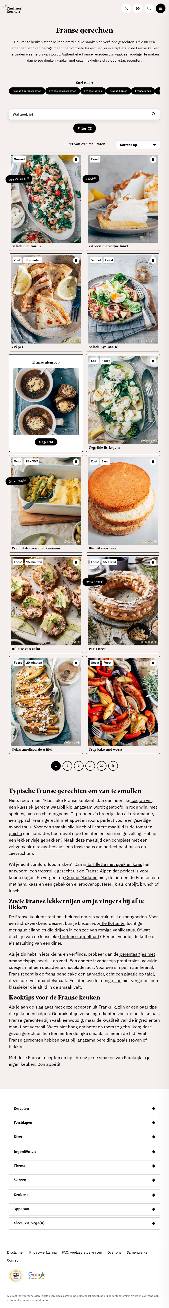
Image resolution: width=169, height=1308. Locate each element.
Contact (13, 1260)
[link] (113, 766)
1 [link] (56, 766)
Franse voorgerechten (62, 90)
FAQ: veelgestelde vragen (82, 1252)
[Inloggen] (126, 8)
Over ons (114, 1252)
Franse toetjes (93, 90)
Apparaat (21, 1209)
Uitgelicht (46, 442)
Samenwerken (138, 1252)
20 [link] (101, 766)
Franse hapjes (118, 90)
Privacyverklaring (43, 1252)
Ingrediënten (25, 1152)
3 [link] (79, 766)
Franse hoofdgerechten (27, 90)
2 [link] (67, 766)
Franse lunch (143, 90)
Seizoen (20, 1180)
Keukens (21, 1195)
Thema (19, 1166)
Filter (82, 128)
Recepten (21, 1109)
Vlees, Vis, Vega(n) (29, 1223)
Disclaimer (15, 1252)
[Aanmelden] (138, 8)
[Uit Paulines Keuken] (13, 8)
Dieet (18, 1137)
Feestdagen (23, 1123)
